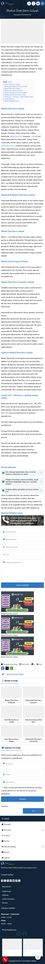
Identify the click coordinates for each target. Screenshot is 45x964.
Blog (15, 664)
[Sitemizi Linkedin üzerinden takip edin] (11, 881)
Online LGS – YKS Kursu (12, 395)
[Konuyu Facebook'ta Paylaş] (2, 668)
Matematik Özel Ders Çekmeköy (33, 740)
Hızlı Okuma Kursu (8, 145)
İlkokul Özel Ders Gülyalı (15, 674)
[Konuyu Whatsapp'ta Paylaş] (11, 668)
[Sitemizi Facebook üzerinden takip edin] (2, 881)
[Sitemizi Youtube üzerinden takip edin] (13, 881)
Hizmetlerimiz (26, 15)
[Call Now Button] (5, 959)
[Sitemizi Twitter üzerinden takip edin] (5, 881)
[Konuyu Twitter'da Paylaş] (7, 668)
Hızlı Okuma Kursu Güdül (11, 720)
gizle (10, 82)
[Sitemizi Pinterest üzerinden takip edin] (16, 881)
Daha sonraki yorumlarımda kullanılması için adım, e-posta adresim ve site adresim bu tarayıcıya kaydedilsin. (21, 790)
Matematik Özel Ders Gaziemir (33, 701)
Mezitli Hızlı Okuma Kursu (12, 953)
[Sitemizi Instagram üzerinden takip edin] (8, 881)
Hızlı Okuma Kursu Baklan (11, 740)
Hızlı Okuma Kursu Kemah (33, 953)
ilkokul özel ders (16, 136)
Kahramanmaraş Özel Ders (33, 720)
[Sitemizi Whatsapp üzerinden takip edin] (19, 881)
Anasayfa (17, 15)
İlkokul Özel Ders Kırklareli (11, 701)
